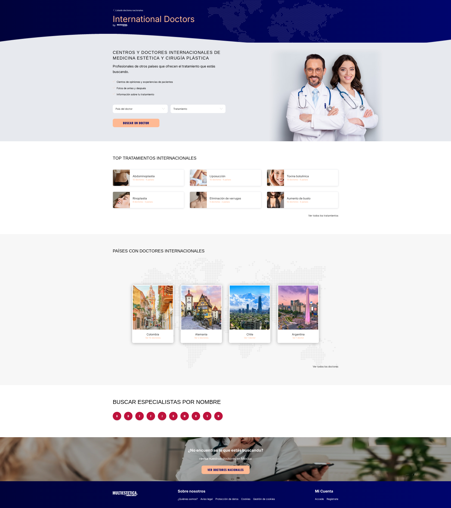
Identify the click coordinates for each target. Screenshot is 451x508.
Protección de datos (226, 498)
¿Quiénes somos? (188, 498)
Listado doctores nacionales (129, 10)
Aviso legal (206, 498)
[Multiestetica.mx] (125, 493)
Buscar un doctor (136, 123)
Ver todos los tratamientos (323, 215)
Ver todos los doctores (325, 366)
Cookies (245, 498)
